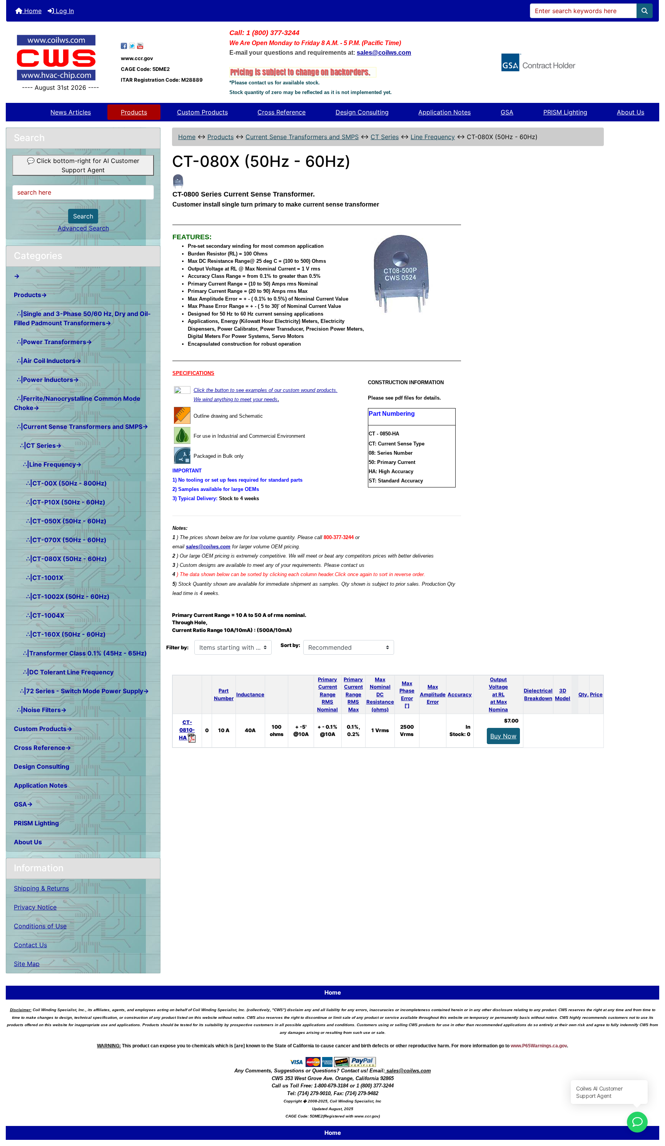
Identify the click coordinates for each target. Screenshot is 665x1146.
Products (134, 112)
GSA (507, 112)
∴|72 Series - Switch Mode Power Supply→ (81, 691)
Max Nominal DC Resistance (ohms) (380, 694)
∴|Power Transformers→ (53, 342)
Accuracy (460, 694)
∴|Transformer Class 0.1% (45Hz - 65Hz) (80, 653)
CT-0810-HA (187, 730)
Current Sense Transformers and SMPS (302, 137)
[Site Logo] (60, 57)
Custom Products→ (43, 729)
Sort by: (290, 645)
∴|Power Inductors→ (46, 379)
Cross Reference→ (42, 747)
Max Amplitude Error (433, 694)
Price (596, 694)
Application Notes (444, 112)
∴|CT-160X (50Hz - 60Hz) (60, 634)
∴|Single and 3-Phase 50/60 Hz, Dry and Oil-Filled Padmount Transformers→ (82, 318)
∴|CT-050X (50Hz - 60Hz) (60, 521)
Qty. (583, 694)
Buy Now (503, 736)
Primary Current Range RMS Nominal (327, 694)
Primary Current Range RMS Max (353, 694)
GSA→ (23, 804)
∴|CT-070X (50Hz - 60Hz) (60, 540)
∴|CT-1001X (38, 577)
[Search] (645, 10)
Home (32, 11)
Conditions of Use (40, 926)
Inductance (250, 694)
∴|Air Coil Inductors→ (47, 361)
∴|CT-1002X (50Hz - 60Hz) (62, 596)
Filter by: (177, 647)
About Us (630, 112)
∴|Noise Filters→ (40, 710)
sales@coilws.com (208, 546)
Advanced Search (83, 228)
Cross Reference (281, 112)
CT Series (385, 137)
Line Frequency (433, 137)
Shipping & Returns (41, 888)
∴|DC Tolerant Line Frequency (64, 672)
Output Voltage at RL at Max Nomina (498, 694)
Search (83, 216)
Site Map (27, 964)
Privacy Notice (35, 907)
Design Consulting (362, 112)
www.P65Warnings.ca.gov (539, 1046)
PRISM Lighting (565, 112)
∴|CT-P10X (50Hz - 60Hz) (59, 502)
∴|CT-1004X (39, 615)
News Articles (70, 112)
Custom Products (202, 112)
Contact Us (30, 945)
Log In (64, 11)
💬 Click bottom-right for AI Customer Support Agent (83, 165)
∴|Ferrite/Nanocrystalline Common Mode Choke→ (77, 403)
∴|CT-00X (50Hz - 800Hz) (60, 483)
